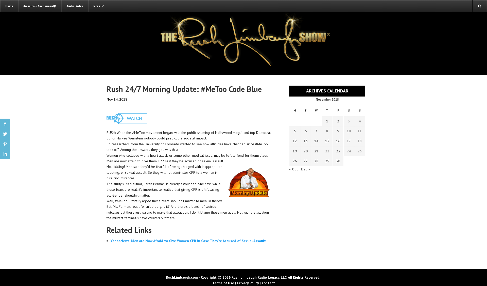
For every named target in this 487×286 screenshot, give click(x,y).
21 (316, 151)
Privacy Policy (248, 283)
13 (306, 141)
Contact (268, 283)
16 (338, 141)
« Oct (293, 169)
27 (306, 161)
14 (316, 141)
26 (295, 161)
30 (338, 161)
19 (295, 151)
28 (316, 161)
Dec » (305, 169)
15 (327, 141)
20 (306, 151)
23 (338, 151)
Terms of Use (223, 283)
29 (327, 161)
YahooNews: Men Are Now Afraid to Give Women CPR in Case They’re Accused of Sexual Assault (188, 241)
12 (295, 141)
